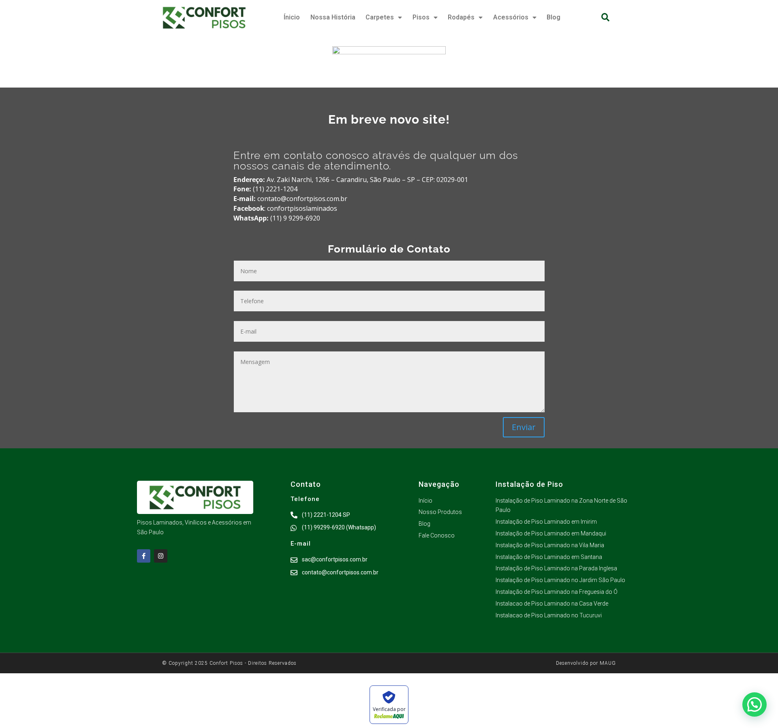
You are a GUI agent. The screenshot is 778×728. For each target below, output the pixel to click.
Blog (553, 17)
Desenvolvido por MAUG (586, 663)
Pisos (421, 17)
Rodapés (461, 17)
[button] (605, 17)
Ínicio (292, 17)
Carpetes (379, 17)
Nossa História (332, 17)
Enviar (524, 427)
